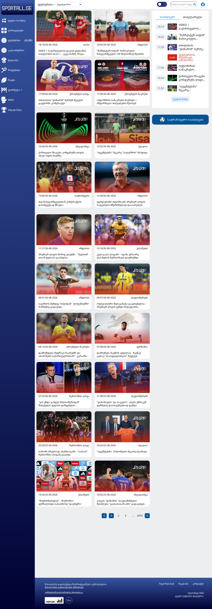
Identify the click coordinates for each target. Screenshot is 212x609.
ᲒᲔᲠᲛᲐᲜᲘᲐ (142, 347)
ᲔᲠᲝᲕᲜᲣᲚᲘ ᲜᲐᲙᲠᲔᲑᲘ (136, 94)
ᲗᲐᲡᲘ (86, 45)
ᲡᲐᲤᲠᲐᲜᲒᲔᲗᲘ (81, 196)
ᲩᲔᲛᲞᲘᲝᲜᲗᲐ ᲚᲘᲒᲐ (79, 396)
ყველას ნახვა (180, 99)
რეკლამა (183, 584)
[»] (147, 515)
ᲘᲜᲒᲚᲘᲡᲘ (142, 45)
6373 (140, 515)
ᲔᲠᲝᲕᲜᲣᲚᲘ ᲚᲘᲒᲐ (79, 94)
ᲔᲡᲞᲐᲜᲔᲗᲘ (142, 248)
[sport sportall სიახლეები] (203, 4)
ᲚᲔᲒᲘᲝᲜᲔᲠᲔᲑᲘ (139, 297)
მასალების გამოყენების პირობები (64, 587)
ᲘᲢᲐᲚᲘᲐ (143, 146)
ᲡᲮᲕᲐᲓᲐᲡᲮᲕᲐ (82, 146)
